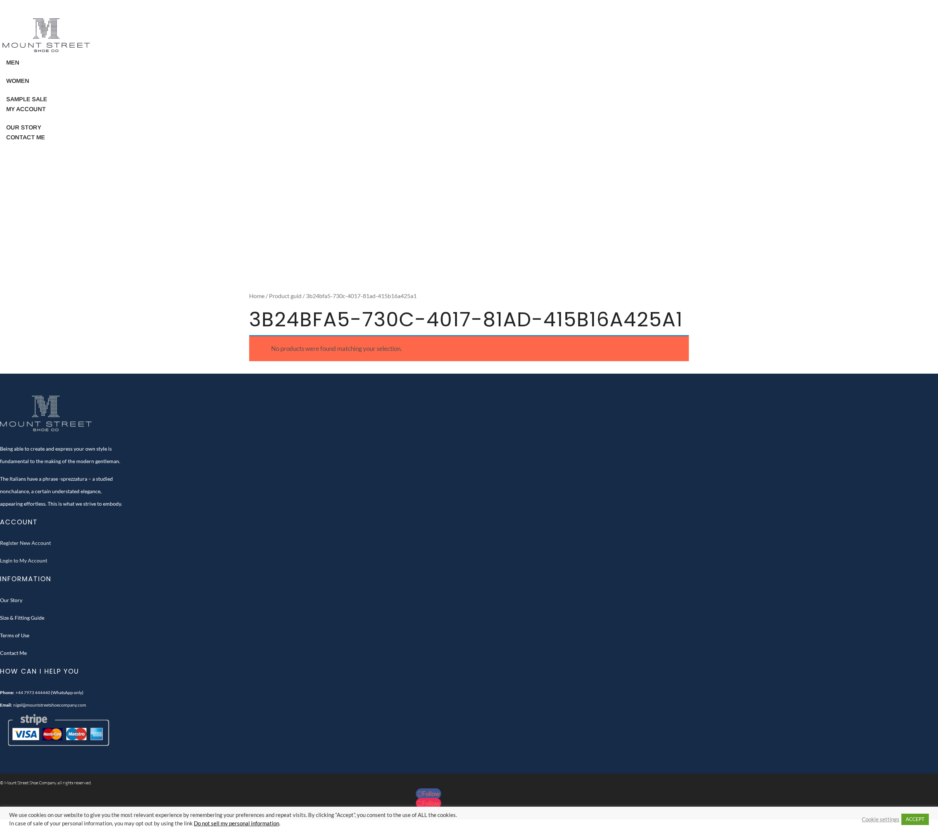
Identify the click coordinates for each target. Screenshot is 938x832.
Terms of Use (14, 635)
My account (26, 109)
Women (17, 81)
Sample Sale (26, 99)
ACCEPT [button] (915, 819)
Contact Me (25, 137)
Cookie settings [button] (881, 819)
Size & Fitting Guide (22, 618)
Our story (23, 127)
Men (12, 62)
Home (257, 296)
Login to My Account (23, 560)
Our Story (11, 600)
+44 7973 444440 (32, 692)
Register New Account (25, 543)
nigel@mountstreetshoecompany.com (49, 705)
